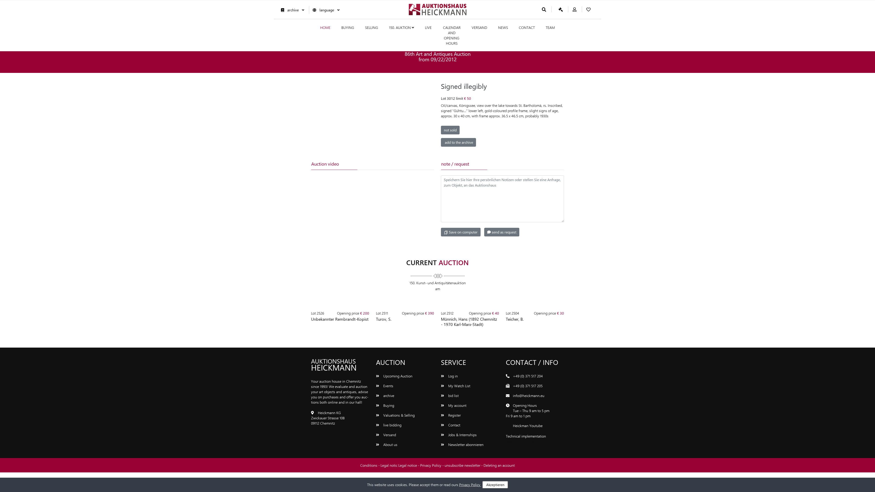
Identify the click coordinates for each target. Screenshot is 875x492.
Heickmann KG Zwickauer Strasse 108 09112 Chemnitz (328, 417)
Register (454, 415)
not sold (450, 130)
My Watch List (458, 385)
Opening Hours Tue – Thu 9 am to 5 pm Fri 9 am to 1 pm (527, 410)
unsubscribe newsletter (463, 465)
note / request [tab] (455, 164)
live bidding (391, 425)
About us (389, 444)
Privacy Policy (431, 465)
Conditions (369, 465)
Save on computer (463, 232)
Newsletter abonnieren (465, 444)
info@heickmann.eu (528, 395)
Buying (347, 27)
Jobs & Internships (462, 434)
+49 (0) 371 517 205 (528, 385)
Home (325, 27)
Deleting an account (499, 465)
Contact (527, 27)
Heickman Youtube (528, 425)
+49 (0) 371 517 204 (528, 376)
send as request (503, 232)
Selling (371, 27)
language (327, 10)
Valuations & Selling (398, 415)
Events (387, 385)
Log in (452, 376)
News (503, 27)
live (428, 27)
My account (456, 405)
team (550, 27)
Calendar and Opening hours (452, 35)
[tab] (380, 164)
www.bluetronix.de (520, 441)
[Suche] (544, 9)
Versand (479, 27)
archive (293, 10)
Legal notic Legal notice (399, 465)
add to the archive (458, 142)
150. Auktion (400, 27)
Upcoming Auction (397, 376)
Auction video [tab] (325, 164)
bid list (453, 395)
